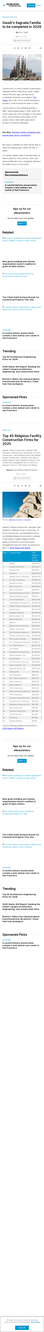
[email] (29, 48)
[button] (4, 5)
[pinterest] (26, 48)
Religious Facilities (9, 17)
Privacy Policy (35, 1322)
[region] (22, 1324)
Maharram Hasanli (15, 520)
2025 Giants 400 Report (20, 548)
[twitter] (22, 48)
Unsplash (27, 520)
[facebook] (15, 48)
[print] (40, 48)
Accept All (22, 1328)
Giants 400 (6, 430)
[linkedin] (18, 48)
